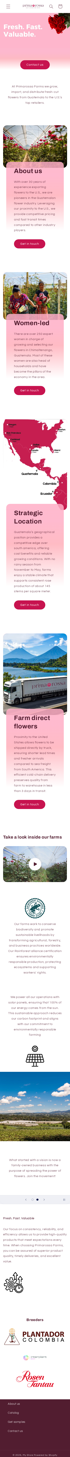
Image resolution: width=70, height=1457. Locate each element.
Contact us (35, 64)
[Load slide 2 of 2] (37, 1199)
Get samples (16, 1421)
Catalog (13, 1412)
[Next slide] (44, 1199)
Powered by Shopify (45, 1455)
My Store (28, 1455)
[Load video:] (35, 864)
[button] (8, 6)
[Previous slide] (26, 1199)
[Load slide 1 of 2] (32, 1199)
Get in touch (29, 243)
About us (14, 1403)
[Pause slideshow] (65, 1199)
